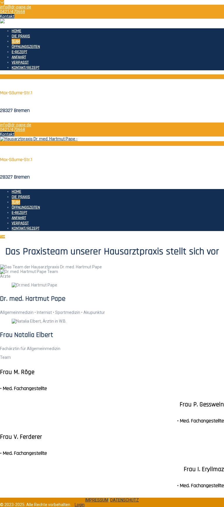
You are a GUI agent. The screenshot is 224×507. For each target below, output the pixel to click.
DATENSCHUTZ (124, 500)
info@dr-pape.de (15, 7)
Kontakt (7, 16)
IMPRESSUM (96, 500)
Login (80, 504)
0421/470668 (12, 11)
